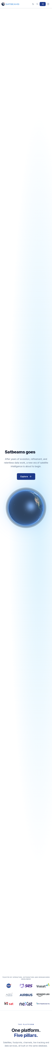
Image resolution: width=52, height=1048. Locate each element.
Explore (24, 476)
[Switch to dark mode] (33, 4)
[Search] (37, 4)
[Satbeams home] (10, 4)
